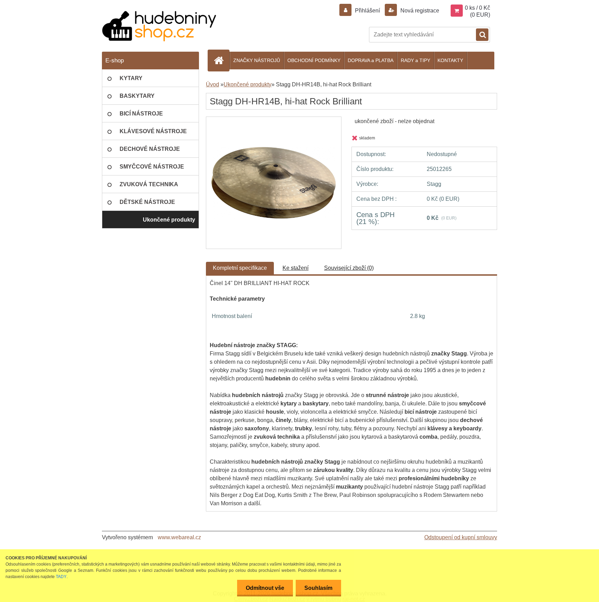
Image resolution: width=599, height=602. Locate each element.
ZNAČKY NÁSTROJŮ (256, 60)
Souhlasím (318, 588)
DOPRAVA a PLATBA (370, 60)
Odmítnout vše (265, 588)
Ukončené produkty (247, 84)
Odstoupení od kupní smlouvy (460, 537)
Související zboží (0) (349, 268)
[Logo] (159, 26)
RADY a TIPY (415, 60)
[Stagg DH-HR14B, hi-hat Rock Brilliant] (273, 123)
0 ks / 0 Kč (477, 8)
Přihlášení (367, 11)
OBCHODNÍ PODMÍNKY (313, 60)
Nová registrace (419, 11)
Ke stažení (296, 268)
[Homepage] (221, 60)
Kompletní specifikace (240, 268)
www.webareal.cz (179, 537)
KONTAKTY (450, 60)
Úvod (212, 84)
